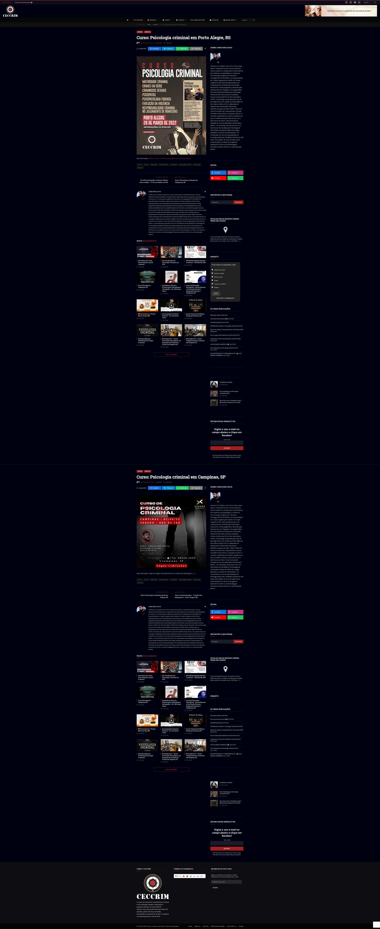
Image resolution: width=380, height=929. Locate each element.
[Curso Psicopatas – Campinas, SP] (147, 277)
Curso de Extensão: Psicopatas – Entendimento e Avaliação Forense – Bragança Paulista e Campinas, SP (196, 289)
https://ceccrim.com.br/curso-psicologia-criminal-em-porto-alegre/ (170, 158)
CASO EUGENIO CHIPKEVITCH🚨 (219, 344)
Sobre (190, 926)
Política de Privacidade (218, 926)
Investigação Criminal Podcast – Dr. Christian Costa (170, 316)
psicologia (174, 164)
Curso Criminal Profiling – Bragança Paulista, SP (195, 315)
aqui (239, 241)
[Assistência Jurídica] (214, 384)
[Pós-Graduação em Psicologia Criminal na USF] (171, 252)
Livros (167, 20)
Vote (216, 293)
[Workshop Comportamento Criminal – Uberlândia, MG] (195, 252)
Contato (215, 20)
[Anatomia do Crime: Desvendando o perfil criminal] (147, 252)
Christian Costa (148, 43)
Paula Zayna (175, 926)
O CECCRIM (139, 20)
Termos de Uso (231, 926)
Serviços (153, 20)
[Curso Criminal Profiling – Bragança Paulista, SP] (195, 305)
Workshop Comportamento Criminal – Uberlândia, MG (196, 261)
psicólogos (197, 164)
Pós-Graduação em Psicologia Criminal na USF (170, 262)
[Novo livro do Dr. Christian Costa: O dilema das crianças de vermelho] (214, 402)
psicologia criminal (185, 164)
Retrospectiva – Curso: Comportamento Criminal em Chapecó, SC (195, 340)
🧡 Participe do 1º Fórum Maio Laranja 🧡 (146, 315)
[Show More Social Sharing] (205, 49)
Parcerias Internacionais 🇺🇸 (218, 319)
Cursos (181, 20)
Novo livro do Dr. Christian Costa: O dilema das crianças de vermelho (230, 401)
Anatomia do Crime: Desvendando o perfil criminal (145, 262)
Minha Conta (230, 20)
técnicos (140, 168)
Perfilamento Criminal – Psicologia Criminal (223, 326)
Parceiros (206, 926)
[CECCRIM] (10, 11)
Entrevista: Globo (20, 2)
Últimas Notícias (198, 20)
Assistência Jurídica (216, 322)
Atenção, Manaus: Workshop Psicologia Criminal (145, 340)
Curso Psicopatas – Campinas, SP (144, 286)
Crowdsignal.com (229, 298)
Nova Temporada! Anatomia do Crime (221, 335)
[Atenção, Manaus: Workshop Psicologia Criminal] (147, 330)
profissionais (164, 164)
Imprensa (197, 926)
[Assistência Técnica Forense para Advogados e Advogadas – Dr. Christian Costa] (171, 277)
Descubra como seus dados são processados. (227, 457)
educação (154, 164)
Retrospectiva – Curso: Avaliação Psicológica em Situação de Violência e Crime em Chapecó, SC (171, 341)
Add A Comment (171, 354)
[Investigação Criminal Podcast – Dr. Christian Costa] (171, 305)
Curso (139, 164)
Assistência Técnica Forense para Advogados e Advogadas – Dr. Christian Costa (171, 288)
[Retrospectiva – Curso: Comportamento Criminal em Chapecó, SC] (195, 330)
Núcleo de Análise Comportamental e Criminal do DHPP (226, 329)
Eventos (147, 32)
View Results (220, 298)
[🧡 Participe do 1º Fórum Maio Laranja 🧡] (147, 305)
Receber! (215, 888)
